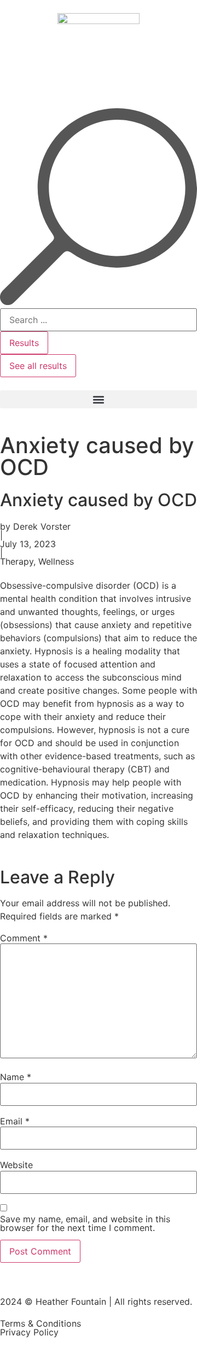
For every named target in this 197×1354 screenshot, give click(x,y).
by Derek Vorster (35, 526)
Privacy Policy (29, 1332)
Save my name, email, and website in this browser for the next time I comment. (85, 1223)
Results (24, 342)
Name (15, 1076)
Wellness (56, 561)
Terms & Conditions (40, 1323)
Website (16, 1164)
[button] (98, 399)
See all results (38, 365)
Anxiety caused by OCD (98, 500)
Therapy (16, 561)
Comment (24, 938)
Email (15, 1121)
